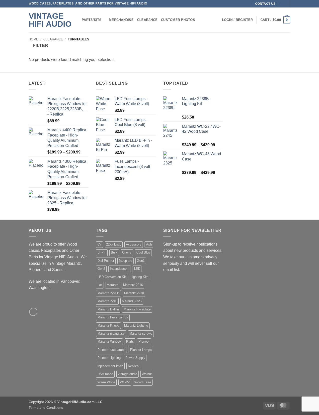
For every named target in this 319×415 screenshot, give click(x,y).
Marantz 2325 (132, 301)
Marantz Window (109, 341)
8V (99, 244)
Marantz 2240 (107, 301)
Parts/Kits (92, 20)
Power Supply (135, 358)
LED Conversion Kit (111, 277)
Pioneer (144, 341)
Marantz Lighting (136, 325)
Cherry (127, 252)
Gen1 (141, 261)
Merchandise (121, 20)
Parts (130, 341)
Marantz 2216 (133, 285)
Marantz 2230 (134, 293)
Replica (133, 366)
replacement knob (110, 366)
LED (137, 269)
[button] (237, 20)
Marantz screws (140, 333)
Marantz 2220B (108, 293)
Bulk (114, 252)
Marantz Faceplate (137, 309)
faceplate (125, 261)
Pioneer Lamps (141, 350)
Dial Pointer (105, 261)
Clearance (147, 20)
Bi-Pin (101, 252)
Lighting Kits (140, 277)
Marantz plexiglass (111, 333)
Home (33, 39)
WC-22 (125, 382)
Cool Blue (143, 252)
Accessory (133, 244)
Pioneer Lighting (109, 358)
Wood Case (142, 382)
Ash (149, 244)
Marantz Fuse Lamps (112, 317)
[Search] (216, 20)
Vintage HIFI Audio (50, 20)
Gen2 (101, 269)
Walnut (147, 374)
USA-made (105, 374)
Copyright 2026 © (65, 402)
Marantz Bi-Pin (108, 309)
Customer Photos (178, 20)
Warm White (106, 382)
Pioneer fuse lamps (111, 350)
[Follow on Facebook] (283, 3)
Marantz (112, 285)
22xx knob (113, 244)
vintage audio (127, 374)
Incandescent (119, 269)
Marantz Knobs (108, 325)
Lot (99, 285)
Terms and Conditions (46, 408)
